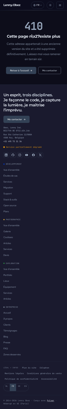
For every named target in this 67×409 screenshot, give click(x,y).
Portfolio (7, 275)
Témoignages (10, 330)
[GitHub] (13, 155)
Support (7, 193)
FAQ (5, 348)
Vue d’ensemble (11, 169)
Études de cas (10, 175)
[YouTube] (26, 155)
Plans (6, 211)
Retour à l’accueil (21, 70)
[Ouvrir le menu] (60, 5)
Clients (6, 324)
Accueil (7, 312)
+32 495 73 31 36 (12, 141)
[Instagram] (20, 155)
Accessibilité (49, 379)
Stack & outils (10, 199)
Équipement (9, 286)
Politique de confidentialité (21, 379)
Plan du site (29, 367)
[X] (40, 155)
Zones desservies (12, 354)
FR (13, 386)
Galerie (7, 231)
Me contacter (49, 70)
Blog (5, 336)
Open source (9, 205)
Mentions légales (14, 373)
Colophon (44, 367)
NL (7, 386)
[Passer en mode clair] (50, 5)
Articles (7, 243)
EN (25, 386)
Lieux (6, 280)
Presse (6, 342)
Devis (6, 255)
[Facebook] (33, 155)
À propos (7, 318)
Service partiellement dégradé (24, 147)
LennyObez (11, 5)
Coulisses (8, 237)
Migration (8, 187)
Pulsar (50, 400)
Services (7, 181)
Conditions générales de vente (44, 373)
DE (19, 386)
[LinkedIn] (6, 155)
